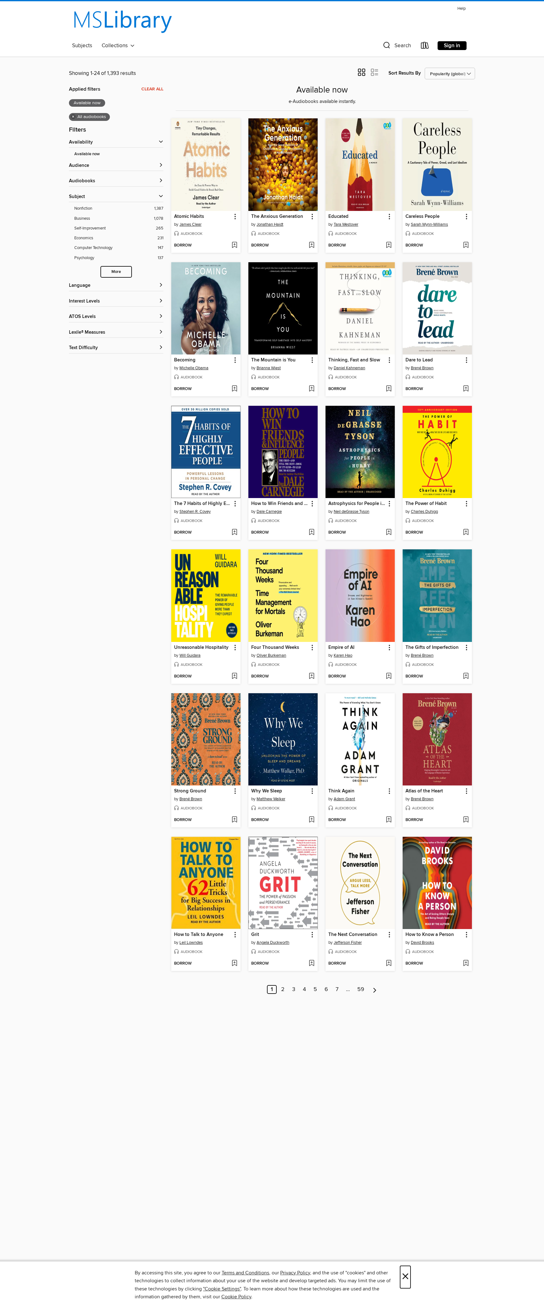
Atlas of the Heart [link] (424, 791)
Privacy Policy (295, 1273)
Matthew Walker (271, 799)
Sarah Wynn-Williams (429, 224)
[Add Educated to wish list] (389, 245)
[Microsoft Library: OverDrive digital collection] (122, 21)
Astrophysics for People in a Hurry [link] (357, 504)
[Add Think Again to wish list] (389, 820)
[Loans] (425, 47)
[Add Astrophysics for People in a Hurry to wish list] (389, 533)
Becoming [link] (185, 360)
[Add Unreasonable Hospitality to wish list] (234, 676)
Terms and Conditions (245, 1273)
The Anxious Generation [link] (277, 216)
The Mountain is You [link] (273, 360)
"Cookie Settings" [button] (222, 1289)
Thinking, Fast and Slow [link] (354, 360)
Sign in (452, 45)
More (116, 272)
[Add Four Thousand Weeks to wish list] (311, 676)
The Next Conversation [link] (352, 935)
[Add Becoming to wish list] (234, 389)
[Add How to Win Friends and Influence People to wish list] (311, 533)
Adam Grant (344, 799)
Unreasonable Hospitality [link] (201, 647)
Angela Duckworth (273, 942)
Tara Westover (346, 224)
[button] (396, 47)
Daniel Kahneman (349, 368)
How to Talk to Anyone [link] (198, 935)
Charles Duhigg (424, 511)
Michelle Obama (193, 368)
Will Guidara (190, 655)
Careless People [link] (422, 216)
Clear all (152, 89)
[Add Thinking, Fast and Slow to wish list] (389, 389)
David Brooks (422, 942)
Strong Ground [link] (190, 791)
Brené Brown (422, 368)
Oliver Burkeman (271, 655)
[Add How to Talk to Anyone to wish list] (234, 964)
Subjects (82, 45)
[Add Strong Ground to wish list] (234, 820)
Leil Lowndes (191, 942)
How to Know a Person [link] (429, 935)
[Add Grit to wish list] (311, 964)
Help (461, 8)
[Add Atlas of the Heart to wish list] (466, 820)
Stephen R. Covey (195, 511)
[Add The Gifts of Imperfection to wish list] (466, 676)
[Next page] (375, 989)
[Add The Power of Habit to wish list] (466, 533)
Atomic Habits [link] (189, 216)
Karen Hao (343, 655)
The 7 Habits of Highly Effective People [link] (203, 504)
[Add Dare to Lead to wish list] (466, 389)
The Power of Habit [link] (426, 504)
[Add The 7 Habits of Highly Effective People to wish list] (234, 533)
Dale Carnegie (269, 511)
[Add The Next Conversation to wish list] (389, 964)
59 (360, 989)
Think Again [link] (341, 791)
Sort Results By (404, 73)
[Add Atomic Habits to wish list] (234, 245)
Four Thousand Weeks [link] (275, 647)
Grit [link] (255, 935)
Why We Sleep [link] (266, 791)
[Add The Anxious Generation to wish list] (311, 245)
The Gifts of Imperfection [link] (432, 647)
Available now (87, 154)
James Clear (190, 224)
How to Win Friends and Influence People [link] (280, 504)
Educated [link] (338, 216)
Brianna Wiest (269, 368)
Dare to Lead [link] (419, 360)
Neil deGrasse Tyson (351, 511)
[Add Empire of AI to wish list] (389, 676)
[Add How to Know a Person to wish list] (466, 964)
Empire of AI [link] (341, 647)
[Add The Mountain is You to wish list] (311, 389)
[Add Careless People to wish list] (466, 245)
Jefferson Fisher (348, 942)
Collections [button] (116, 45)
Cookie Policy (236, 1297)
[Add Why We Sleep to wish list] (311, 820)
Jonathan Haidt (270, 224)
